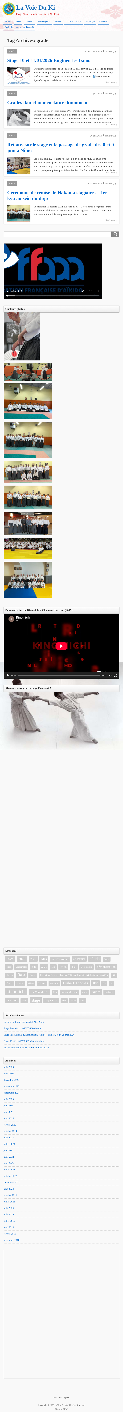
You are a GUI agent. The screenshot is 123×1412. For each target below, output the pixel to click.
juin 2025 (8, 1105)
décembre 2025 (11, 1080)
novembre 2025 (12, 1086)
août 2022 (9, 1189)
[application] (61, 646)
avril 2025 (9, 1118)
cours (44, 967)
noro (84, 992)
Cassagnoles (21, 967)
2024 (10, 959)
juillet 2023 (9, 1169)
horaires (54, 983)
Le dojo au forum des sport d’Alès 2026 (24, 1022)
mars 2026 (9, 1073)
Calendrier (103, 21)
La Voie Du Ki (35, 7)
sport (24, 1000)
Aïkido (18, 21)
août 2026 (9, 1067)
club (33, 966)
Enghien (10, 975)
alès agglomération (60, 959)
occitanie (109, 992)
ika (104, 983)
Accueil (8, 21)
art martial (79, 958)
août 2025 (9, 1099)
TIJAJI (65, 1409)
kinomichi (16, 991)
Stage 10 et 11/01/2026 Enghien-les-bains (24, 1041)
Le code (58, 21)
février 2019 (10, 1233)
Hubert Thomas (75, 983)
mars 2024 (9, 1163)
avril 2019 (9, 1227)
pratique (12, 1000)
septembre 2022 (12, 1182)
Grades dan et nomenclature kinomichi (19, 27)
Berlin (106, 959)
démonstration (106, 966)
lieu (55, 992)
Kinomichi (29, 21)
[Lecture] (7, 675)
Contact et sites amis (73, 21)
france (32, 975)
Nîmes (96, 992)
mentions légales (61, 1397)
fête (114, 975)
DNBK (63, 967)
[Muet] (110, 675)
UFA (82, 1000)
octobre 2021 (10, 1195)
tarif (64, 1000)
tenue (73, 1000)
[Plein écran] (115, 675)
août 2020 (9, 1208)
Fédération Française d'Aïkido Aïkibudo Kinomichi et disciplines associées (74, 975)
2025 (21, 959)
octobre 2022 (10, 1176)
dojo (74, 967)
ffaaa (21, 975)
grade (20, 983)
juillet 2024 (9, 1144)
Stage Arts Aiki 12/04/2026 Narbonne (22, 1028)
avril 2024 (9, 1157)
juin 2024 (8, 1150)
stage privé (51, 1000)
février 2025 (10, 1124)
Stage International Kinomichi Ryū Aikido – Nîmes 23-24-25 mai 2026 (39, 1034)
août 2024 (9, 1137)
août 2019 (9, 1214)
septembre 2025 (12, 1092)
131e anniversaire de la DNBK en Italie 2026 (26, 1047)
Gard (9, 983)
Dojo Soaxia (86, 967)
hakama (41, 983)
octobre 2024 (10, 1131)
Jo (111, 983)
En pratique (90, 21)
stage (35, 1000)
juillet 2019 (9, 1221)
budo (9, 967)
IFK (95, 983)
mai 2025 (8, 1112)
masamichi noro (70, 992)
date (53, 967)
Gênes (31, 983)
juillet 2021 (9, 1201)
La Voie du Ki (40, 992)
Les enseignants (44, 21)
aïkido (95, 959)
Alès (44, 959)
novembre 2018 (12, 1240)
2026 (33, 959)
